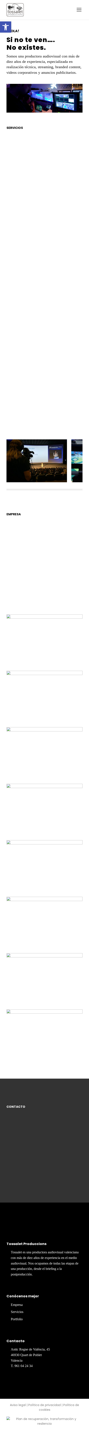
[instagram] (39, 1225)
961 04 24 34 (23, 1366)
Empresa (17, 1305)
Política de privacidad (44, 1405)
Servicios (17, 1312)
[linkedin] (21, 1225)
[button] (5, 27)
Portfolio (17, 1319)
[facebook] (12, 1225)
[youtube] (30, 1225)
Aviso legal (18, 1405)
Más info (35, 249)
